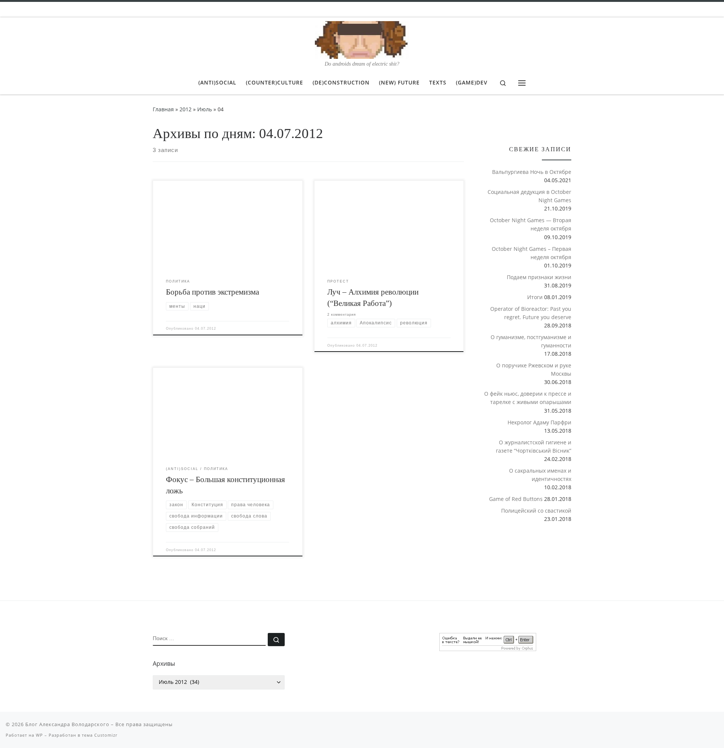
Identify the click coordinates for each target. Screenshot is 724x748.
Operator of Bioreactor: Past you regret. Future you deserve (530, 313)
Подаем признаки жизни (539, 277)
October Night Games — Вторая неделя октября (530, 224)
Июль (204, 109)
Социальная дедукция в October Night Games (529, 196)
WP (39, 735)
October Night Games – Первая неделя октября (531, 253)
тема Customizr (99, 735)
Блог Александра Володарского (67, 724)
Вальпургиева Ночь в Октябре (531, 171)
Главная (163, 109)
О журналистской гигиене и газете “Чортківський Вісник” (533, 446)
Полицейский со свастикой (536, 510)
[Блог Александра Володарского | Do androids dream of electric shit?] (362, 39)
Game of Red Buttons (516, 498)
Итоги (535, 297)
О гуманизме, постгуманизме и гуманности (531, 341)
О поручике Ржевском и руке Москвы (533, 369)
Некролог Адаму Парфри (539, 422)
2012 (185, 109)
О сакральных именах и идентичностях (540, 474)
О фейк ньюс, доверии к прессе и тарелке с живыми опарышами (527, 397)
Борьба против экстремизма (212, 291)
